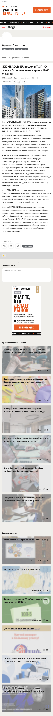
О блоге (25, 57)
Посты (4, 57)
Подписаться (8, 49)
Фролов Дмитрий (13, 45)
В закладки (28, 246)
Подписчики (14, 57)
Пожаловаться (21, 49)
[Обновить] (19, 263)
